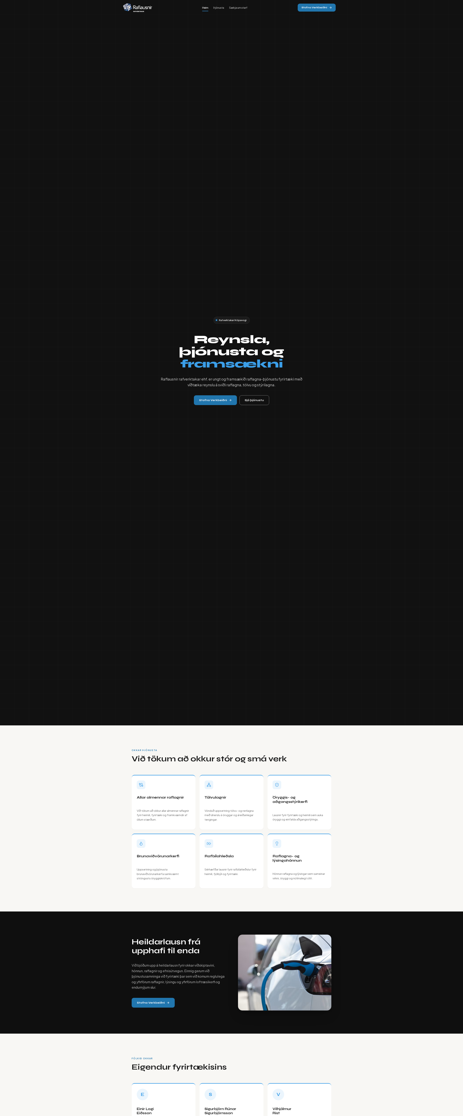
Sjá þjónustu (254, 400)
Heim (205, 7)
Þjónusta (218, 7)
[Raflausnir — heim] (137, 7)
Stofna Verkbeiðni (314, 7)
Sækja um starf (238, 7)
